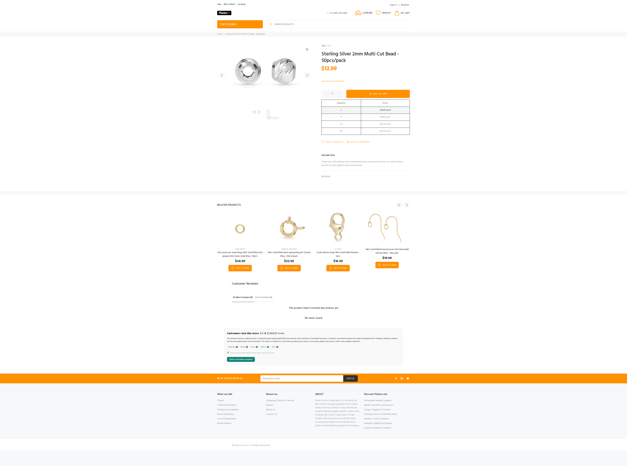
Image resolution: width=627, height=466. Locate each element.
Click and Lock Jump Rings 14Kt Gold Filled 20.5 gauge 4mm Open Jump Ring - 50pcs (240, 254)
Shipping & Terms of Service (280, 400)
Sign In (393, 5)
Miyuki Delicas (224, 423)
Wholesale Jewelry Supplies (378, 400)
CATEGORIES (228, 24)
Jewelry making (289, 249)
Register (405, 5)
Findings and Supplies (228, 410)
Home (219, 34)
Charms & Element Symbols (377, 428)
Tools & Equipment (226, 419)
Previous (222, 75)
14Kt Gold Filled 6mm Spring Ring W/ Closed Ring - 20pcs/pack (289, 254)
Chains (220, 400)
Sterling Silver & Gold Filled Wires (380, 414)
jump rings (240, 249)
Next (307, 75)
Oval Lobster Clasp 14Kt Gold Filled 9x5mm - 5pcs (338, 254)
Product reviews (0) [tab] (243, 297)
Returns (270, 405)
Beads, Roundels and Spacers (378, 405)
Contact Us (271, 414)
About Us (270, 410)
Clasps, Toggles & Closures (377, 410)
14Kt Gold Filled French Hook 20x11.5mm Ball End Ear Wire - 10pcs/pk (387, 251)
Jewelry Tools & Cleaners (376, 419)
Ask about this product (333, 81)
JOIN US (350, 378)
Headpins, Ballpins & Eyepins (378, 423)
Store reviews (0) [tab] (263, 297)
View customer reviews (241, 359)
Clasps (338, 249)
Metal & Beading (225, 414)
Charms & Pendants (227, 405)
